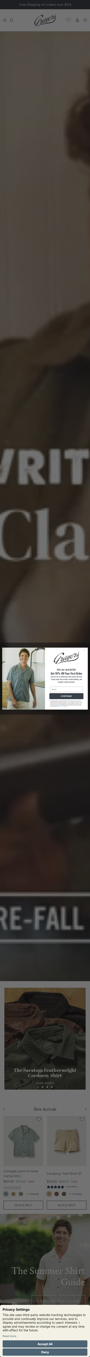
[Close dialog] (85, 650)
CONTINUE (66, 696)
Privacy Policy (61, 706)
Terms (66, 706)
